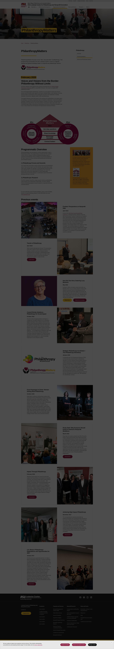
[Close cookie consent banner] (111, 642)
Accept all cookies (65, 644)
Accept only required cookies (79, 644)
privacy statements (38, 644)
